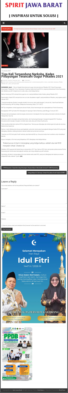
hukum (46, 82)
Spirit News (4, 65)
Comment (4, 188)
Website (3, 219)
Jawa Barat (50, 82)
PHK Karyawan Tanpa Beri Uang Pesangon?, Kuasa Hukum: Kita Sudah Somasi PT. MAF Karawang (31, 167)
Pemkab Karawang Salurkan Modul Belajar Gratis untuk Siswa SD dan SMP (34, 29)
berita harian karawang (8, 82)
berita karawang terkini (38, 82)
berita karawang (17, 82)
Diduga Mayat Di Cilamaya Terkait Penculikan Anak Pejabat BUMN (46, 172)
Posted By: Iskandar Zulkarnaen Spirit (11, 80)
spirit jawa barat (15, 83)
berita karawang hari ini (27, 82)
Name (3, 206)
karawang (56, 82)
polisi (9, 83)
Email (3, 212)
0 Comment (27, 80)
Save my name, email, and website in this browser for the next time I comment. (24, 225)
